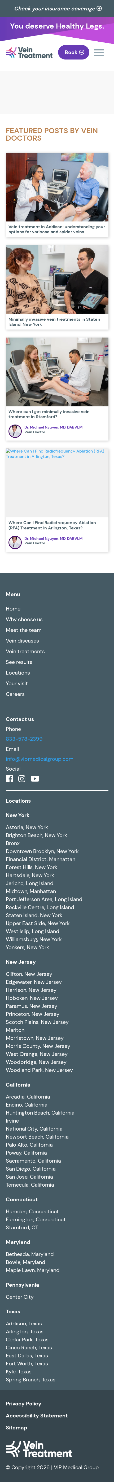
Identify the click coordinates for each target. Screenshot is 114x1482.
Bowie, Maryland (25, 1262)
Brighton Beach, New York (36, 835)
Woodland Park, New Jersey (39, 1070)
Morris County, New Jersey (38, 1046)
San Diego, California (31, 1168)
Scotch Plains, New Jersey (37, 1022)
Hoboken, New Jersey (32, 997)
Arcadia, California (28, 1096)
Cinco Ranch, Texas (29, 1347)
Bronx (13, 843)
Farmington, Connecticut (36, 1219)
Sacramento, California (33, 1160)
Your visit (17, 683)
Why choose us (24, 619)
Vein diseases (22, 640)
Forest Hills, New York (31, 867)
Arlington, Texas (24, 1331)
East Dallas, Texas (27, 1355)
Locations (18, 672)
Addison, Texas (24, 1323)
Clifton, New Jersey (29, 973)
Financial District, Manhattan (40, 859)
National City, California (34, 1128)
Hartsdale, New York (30, 875)
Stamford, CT (22, 1227)
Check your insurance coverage (54, 8)
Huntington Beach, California (40, 1112)
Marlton (15, 1030)
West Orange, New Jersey (37, 1054)
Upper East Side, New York (38, 923)
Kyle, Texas (19, 1371)
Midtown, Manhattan (31, 891)
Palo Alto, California (29, 1144)
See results (19, 662)
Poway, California (26, 1152)
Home (13, 608)
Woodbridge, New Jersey (36, 1062)
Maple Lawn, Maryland (33, 1270)
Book (71, 52)
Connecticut (22, 1199)
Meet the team (24, 630)
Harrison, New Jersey (31, 989)
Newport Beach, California (37, 1136)
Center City (20, 1296)
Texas (13, 1311)
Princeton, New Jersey (32, 1014)
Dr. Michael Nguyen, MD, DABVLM (53, 427)
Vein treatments (25, 651)
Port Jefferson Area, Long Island (44, 899)
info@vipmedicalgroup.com (39, 758)
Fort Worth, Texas (27, 1363)
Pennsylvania (22, 1284)
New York (17, 815)
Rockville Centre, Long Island (40, 907)
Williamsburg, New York (34, 939)
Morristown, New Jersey (35, 1038)
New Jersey (21, 961)
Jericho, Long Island (30, 883)
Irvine (12, 1120)
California (18, 1084)
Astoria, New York (27, 827)
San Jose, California (29, 1176)
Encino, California (26, 1104)
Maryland (18, 1242)
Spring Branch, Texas (30, 1379)
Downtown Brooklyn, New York (42, 851)
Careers (15, 694)
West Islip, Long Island (32, 931)
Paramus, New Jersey (31, 1005)
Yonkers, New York (27, 947)
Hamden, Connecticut (32, 1211)
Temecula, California (30, 1184)
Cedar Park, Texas (27, 1339)
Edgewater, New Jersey (34, 981)
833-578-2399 (24, 738)
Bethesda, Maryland (30, 1254)
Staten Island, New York (34, 915)
